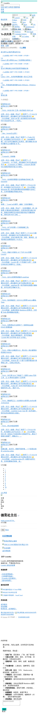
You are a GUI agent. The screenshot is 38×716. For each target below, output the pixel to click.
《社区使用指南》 (7, 574)
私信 (7, 530)
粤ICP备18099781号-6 (7, 612)
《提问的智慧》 (6, 580)
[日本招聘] (6, 548)
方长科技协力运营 (23, 617)
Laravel (17, 18)
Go (27, 18)
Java (24, 22)
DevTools (30, 32)
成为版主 (4, 604)
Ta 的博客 (6, 55)
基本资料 (5, 29)
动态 (6, 7)
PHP (25, 20)
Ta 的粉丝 (16, 39)
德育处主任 (5, 106)
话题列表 (16, 7)
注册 (2, 11)
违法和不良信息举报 (7, 614)
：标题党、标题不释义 (16, 692)
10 (5, 487)
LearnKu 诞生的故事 (8, 565)
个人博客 (22, 48)
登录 (2, 9)
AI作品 (10, 7)
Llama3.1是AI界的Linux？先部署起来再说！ (16, 60)
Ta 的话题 (27, 29)
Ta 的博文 (15, 29)
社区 (2, 7)
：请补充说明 (13, 699)
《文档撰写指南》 (7, 576)
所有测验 (4, 606)
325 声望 (4, 493)
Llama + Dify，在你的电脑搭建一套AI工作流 (16, 77)
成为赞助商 (6, 551)
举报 (4, 709)
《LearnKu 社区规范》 (9, 578)
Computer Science (20, 34)
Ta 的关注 (6, 39)
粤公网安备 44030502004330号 (26, 612)
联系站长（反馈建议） (9, 609)
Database (17, 32)
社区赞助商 (7, 536)
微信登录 (4, 19)
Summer (5, 617)
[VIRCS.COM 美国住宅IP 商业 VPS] (15, 544)
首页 (33, 15)
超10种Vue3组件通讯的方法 (10, 52)
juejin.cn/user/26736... (8, 520)
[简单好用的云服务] (9, 541)
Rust (25, 24)
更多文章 (4, 95)
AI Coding (25, 36)
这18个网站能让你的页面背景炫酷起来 (14, 68)
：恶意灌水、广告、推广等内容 (20, 655)
